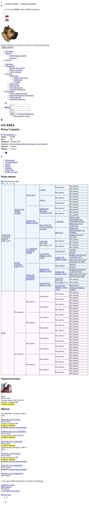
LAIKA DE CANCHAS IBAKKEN (30, 277)
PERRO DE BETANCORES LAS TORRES (77, 230)
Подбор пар (14, 76)
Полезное (8, 74)
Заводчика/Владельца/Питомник (22, 95)
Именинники (14, 86)
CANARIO (59, 222)
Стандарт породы (16, 88)
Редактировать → (9, 134)
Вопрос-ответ (6, 495)
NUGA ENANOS (18, 264)
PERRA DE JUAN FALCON (76, 236)
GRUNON (43, 241)
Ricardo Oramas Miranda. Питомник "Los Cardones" (29, 144)
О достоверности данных (10, 491)
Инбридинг (18, 80)
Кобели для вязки (16, 70)
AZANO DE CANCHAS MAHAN (6, 237)
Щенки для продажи (17, 68)
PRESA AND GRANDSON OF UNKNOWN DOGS (77, 219)
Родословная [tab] (10, 160)
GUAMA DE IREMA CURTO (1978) (46, 256)
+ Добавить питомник (28, 4)
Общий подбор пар (21, 78)
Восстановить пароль (22, 116)
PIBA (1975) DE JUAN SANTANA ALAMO (46, 227)
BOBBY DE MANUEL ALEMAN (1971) (46, 211)
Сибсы (7, 164)
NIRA (3, 333)
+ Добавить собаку (11, 4)
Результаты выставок (17, 89)
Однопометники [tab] (11, 162)
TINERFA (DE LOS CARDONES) (13, 431)
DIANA (42, 200)
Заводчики (9, 64)
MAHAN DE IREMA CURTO (19, 211)
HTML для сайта (11, 172)
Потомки (8, 168)
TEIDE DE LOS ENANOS (10, 420)
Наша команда (6, 487)
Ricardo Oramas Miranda (18, 427)
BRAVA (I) (59, 233)
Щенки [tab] (8, 166)
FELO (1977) (31, 195)
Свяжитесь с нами (7, 485)
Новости (8, 53)
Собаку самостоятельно (18, 93)
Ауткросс (17, 82)
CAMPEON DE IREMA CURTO (31, 251)
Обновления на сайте (18, 56)
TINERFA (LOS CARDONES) (12, 474)
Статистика (9, 170)
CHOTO (43, 190)
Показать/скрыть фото (11, 181)
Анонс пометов (15, 72)
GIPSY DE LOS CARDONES (12, 442)
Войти (8, 107)
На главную (9, 51)
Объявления (9, 66)
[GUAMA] (1, 156)
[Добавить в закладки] (1, 120)
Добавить (10, 91)
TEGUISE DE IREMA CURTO (46, 284)
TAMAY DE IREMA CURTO (32, 222)
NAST (3, 396)
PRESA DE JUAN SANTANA (76, 225)
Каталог (8, 60)
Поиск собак (14, 84)
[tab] (6, 153)
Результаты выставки (17, 99)
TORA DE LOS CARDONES (11, 465)
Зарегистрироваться (26, 114)
